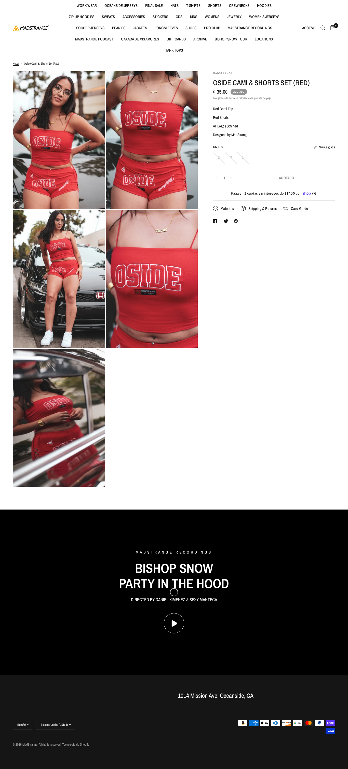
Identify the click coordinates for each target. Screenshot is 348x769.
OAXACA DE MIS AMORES (140, 39)
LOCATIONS (264, 39)
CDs (179, 16)
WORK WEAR (87, 5)
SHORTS (214, 5)
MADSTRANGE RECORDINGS (250, 28)
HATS (174, 5)
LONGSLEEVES (166, 28)
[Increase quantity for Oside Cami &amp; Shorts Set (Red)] (231, 178)
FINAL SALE (154, 5)
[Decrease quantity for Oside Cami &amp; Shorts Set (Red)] (217, 178)
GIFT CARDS (176, 39)
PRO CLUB (212, 28)
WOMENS (212, 16)
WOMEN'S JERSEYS (264, 16)
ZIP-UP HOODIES (81, 16)
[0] (331, 28)
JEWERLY (234, 16)
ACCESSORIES (134, 16)
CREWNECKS (239, 5)
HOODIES (264, 5)
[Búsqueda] (323, 28)
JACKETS (140, 28)
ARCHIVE (200, 39)
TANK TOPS (174, 50)
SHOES (190, 28)
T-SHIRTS (193, 5)
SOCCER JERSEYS (90, 28)
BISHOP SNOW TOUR (231, 39)
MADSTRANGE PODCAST (94, 39)
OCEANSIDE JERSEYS (121, 5)
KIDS (193, 16)
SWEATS (108, 16)
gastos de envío (226, 98)
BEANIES (118, 28)
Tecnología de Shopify (75, 744)
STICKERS (160, 16)
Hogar (16, 64)
